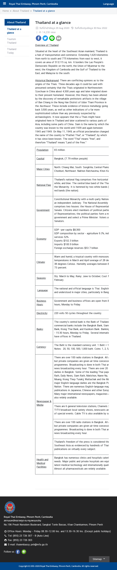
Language (108, 4)
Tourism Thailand (11, 41)
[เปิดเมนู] (5, 3)
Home (5, 10)
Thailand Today (11, 51)
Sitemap (97, 559)
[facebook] (18, 553)
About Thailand (21, 10)
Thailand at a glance (44, 10)
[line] (24, 553)
